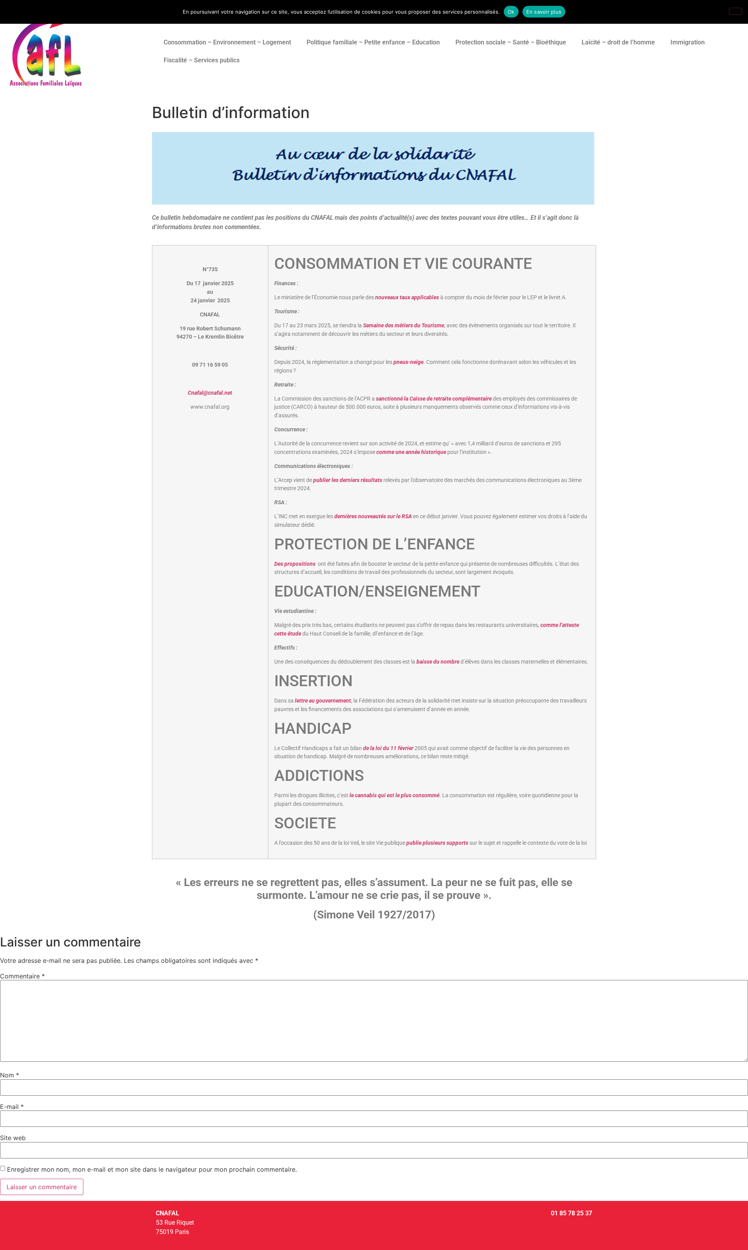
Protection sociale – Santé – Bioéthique (510, 42)
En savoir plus (544, 12)
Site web (13, 1138)
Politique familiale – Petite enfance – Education (373, 42)
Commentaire (22, 976)
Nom (9, 1075)
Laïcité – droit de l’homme (618, 42)
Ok (511, 12)
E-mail (12, 1106)
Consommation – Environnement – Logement (227, 42)
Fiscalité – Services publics (202, 60)
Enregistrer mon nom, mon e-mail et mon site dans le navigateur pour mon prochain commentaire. (152, 1169)
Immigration (687, 42)
